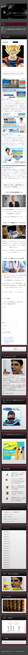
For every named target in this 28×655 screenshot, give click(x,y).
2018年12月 (6, 541)
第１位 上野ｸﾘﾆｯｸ (6, 99)
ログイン (6, 642)
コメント (4, 306)
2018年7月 (6, 553)
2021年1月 (6, 532)
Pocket (20, 42)
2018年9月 (6, 548)
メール (4, 325)
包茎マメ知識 (7, 516)
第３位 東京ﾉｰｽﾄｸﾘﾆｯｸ (7, 167)
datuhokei (11, 291)
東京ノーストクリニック (9, 519)
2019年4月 (6, 534)
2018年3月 (6, 562)
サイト (3, 328)
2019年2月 (6, 536)
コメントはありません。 (19, 291)
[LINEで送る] (5, 42)
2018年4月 (6, 560)
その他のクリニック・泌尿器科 (10, 512)
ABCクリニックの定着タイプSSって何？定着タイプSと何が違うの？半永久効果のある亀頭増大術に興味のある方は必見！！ (8, 340)
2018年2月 (6, 564)
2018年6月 (6, 555)
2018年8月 (6, 550)
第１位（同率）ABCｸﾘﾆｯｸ (8, 134)
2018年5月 (6, 557)
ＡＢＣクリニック (8, 521)
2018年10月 (6, 546)
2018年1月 (6, 567)
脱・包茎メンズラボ (12, 651)
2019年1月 (6, 539)
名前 (3, 322)
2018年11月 (6, 543)
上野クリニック (7, 514)
